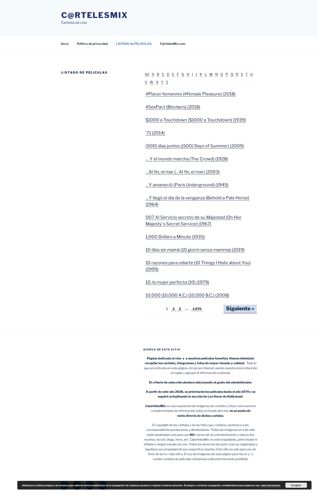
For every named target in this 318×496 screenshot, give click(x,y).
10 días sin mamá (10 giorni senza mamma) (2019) (195, 249)
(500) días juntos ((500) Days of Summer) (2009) (195, 145)
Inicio (65, 43)
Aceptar (296, 485)
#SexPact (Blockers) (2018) (173, 107)
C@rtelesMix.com (172, 43)
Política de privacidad (92, 43)
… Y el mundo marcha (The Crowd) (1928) (187, 158)
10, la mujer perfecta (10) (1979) (177, 282)
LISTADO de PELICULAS (134, 43)
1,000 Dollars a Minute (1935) (175, 236)
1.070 (197, 309)
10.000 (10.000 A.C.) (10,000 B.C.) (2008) (187, 295)
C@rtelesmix (94, 15)
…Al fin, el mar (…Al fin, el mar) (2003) (183, 171)
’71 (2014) (155, 132)
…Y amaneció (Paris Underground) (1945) (187, 184)
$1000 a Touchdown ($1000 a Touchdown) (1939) (196, 119)
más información (270, 485)
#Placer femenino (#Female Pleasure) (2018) (191, 94)
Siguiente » (240, 308)
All (147, 74)
